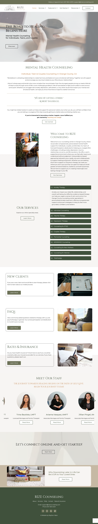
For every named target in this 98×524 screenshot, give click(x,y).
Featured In (52, 8)
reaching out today (54, 117)
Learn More (27, 218)
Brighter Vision (53, 515)
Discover (11, 46)
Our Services (57, 175)
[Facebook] (43, 511)
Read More (18, 422)
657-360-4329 (68, 2)
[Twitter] (55, 511)
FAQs (45, 501)
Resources (74, 8)
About (35, 501)
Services (41, 8)
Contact (88, 8)
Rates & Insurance (59, 501)
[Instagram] (47, 511)
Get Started (64, 8)
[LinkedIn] (51, 511)
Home (34, 8)
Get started (49, 122)
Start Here (48, 452)
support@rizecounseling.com (84, 2)
